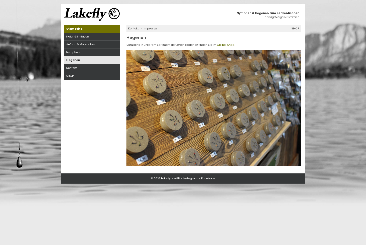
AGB (177, 178)
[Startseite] (92, 14)
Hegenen (73, 60)
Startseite (74, 29)
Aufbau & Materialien (80, 44)
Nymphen (73, 52)
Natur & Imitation (77, 37)
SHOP (70, 76)
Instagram (190, 178)
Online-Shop (225, 45)
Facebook (208, 178)
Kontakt (71, 68)
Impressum (151, 28)
